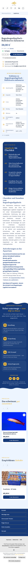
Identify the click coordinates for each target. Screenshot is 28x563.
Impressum (8, 539)
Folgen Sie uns (5, 523)
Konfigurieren (22, 557)
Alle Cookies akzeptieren (14, 561)
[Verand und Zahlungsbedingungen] (19, 8)
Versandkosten (5, 545)
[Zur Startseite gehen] (14, 4)
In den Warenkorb (18, 54)
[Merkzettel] (11, 8)
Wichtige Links (5, 514)
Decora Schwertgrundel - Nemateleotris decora (10, 433)
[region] (14, 27)
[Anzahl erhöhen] (7, 54)
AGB (21, 539)
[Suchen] (7, 8)
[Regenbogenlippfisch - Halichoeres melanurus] (14, 26)
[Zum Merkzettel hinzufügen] (24, 415)
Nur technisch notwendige (10, 557)
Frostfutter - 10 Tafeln (9, 489)
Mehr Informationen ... (19, 554)
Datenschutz (15, 539)
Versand (12, 48)
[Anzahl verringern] (3, 54)
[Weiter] (7, 408)
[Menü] (3, 8)
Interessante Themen (7, 518)
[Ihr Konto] (15, 8)
